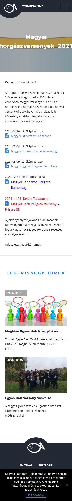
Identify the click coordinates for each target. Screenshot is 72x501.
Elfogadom (36, 495)
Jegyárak (45, 465)
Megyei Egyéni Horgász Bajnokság (34, 166)
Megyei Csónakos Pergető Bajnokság (31, 185)
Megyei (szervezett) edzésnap (31, 136)
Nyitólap (26, 465)
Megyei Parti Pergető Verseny (33, 204)
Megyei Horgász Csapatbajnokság (34, 151)
